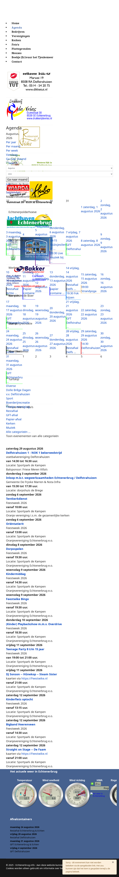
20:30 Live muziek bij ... (42, 259)
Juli (8, 184)
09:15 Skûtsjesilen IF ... (58, 245)
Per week (12, 150)
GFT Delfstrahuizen (20, 851)
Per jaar (11, 142)
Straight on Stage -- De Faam (26, 749)
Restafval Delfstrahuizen (22, 837)
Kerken (10, 423)
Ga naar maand (16, 159)
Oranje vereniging (18, 407)
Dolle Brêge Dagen (18, 390)
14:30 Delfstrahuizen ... (90, 348)
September (13, 192)
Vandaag (12, 155)
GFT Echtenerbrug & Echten (24, 844)
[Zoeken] (59, 163)
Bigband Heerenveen (20, 724)
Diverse (11, 386)
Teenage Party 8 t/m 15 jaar (25, 649)
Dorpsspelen (14, 549)
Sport (9, 398)
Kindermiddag (16, 574)
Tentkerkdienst (16, 499)
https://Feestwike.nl (34, 678)
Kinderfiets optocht (19, 699)
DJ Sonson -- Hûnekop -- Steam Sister (31, 674)
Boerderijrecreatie (18, 402)
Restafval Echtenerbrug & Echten (27, 830)
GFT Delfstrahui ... (73, 249)
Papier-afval (14, 419)
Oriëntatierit (15, 524)
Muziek (10, 427)
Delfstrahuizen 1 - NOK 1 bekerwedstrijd (34, 453)
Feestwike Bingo (17, 599)
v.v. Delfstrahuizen (18, 394)
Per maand (13, 146)
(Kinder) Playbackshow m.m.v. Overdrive (34, 624)
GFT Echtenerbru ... (15, 249)
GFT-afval (12, 415)
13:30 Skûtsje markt (40, 247)
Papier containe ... (29, 293)
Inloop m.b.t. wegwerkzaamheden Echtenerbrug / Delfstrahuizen (51, 478)
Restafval (12, 411)
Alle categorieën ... (18, 432)
